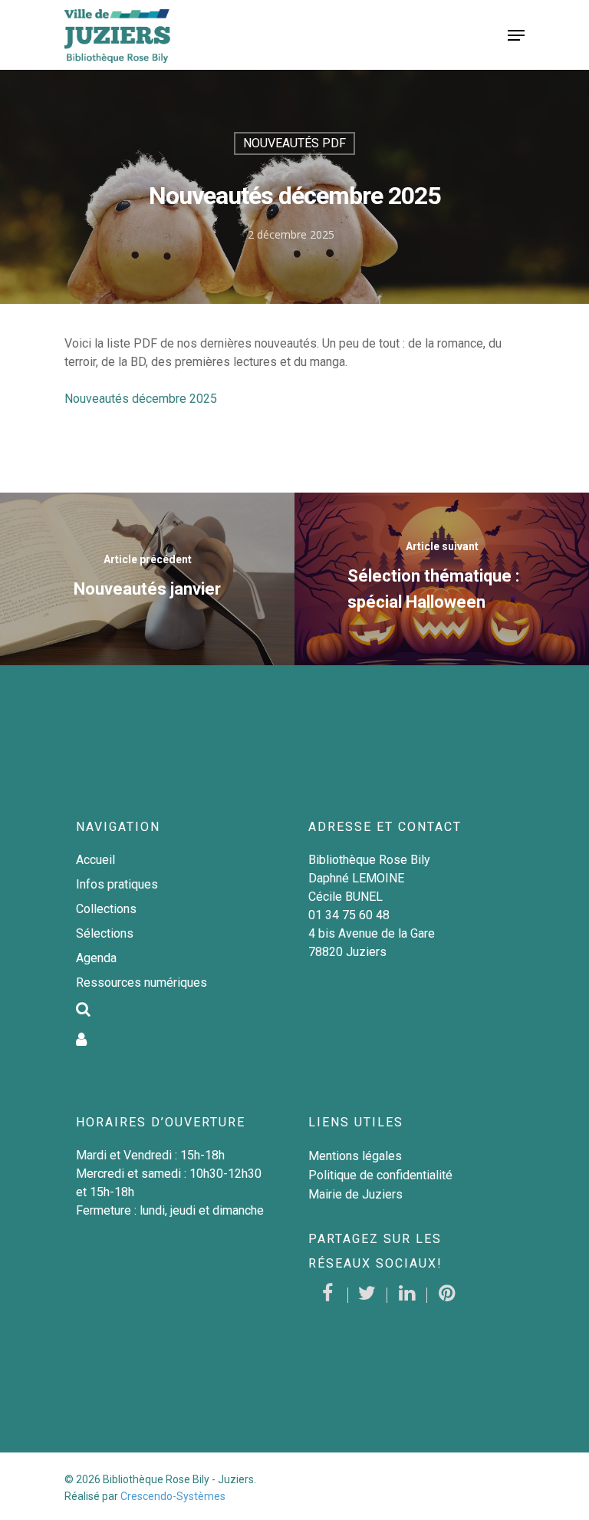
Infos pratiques (117, 884)
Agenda (96, 958)
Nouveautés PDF (294, 143)
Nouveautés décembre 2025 (140, 398)
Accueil (95, 859)
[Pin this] (447, 1295)
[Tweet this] (368, 1295)
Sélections (104, 933)
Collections (106, 909)
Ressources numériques (141, 982)
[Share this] (328, 1295)
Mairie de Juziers (355, 1194)
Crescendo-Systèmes (172, 1496)
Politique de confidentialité (380, 1175)
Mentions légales (355, 1156)
